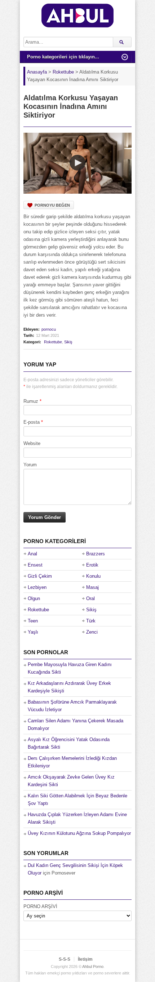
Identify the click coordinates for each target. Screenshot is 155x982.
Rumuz (30, 401)
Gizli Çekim (40, 576)
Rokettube (53, 342)
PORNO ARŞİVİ (40, 906)
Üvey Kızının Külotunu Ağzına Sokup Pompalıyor (79, 833)
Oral (90, 598)
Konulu (93, 576)
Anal (32, 553)
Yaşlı (33, 632)
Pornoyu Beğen (52, 205)
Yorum (30, 464)
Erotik (92, 565)
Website (31, 443)
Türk (91, 621)
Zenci (92, 632)
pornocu (48, 329)
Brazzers (95, 553)
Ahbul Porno (92, 966)
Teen (33, 621)
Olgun (34, 598)
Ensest (35, 565)
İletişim (85, 959)
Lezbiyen (37, 587)
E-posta (31, 422)
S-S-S (64, 959)
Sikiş (68, 342)
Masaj (92, 587)
